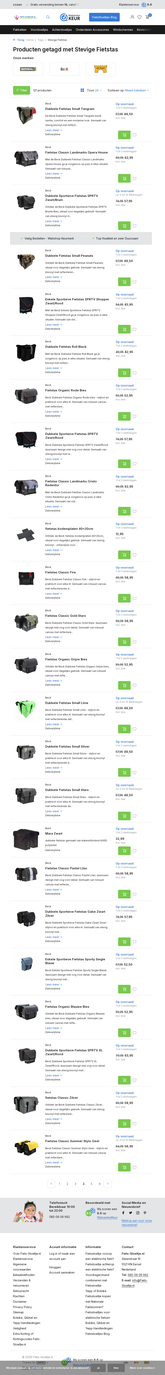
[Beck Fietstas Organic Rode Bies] (26, 401)
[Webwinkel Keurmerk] (70, 17)
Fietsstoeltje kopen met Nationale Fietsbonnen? (98, 1301)
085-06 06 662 (138, 1275)
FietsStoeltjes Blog (104, 17)
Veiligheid (19, 1328)
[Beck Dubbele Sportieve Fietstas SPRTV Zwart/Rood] (26, 446)
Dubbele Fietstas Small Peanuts (69, 256)
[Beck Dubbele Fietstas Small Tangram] (26, 119)
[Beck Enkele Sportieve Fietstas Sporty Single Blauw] (26, 971)
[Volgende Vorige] (108, 1184)
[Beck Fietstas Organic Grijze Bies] (26, 670)
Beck (48, 103)
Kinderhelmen (146, 29)
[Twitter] (130, 1213)
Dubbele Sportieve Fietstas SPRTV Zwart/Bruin (71, 198)
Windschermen (123, 29)
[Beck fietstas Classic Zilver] (26, 1108)
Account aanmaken (62, 1272)
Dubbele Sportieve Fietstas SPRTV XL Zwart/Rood (74, 1052)
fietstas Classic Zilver (61, 1098)
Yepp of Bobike (96, 1291)
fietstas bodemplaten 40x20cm (69, 529)
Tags (41, 39)
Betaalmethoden (24, 1275)
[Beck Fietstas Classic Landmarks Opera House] (26, 163)
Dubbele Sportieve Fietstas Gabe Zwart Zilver (75, 914)
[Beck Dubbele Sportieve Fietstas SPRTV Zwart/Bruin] (26, 208)
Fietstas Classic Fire (60, 572)
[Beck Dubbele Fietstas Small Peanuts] (26, 266)
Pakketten (20, 29)
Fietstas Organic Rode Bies (65, 390)
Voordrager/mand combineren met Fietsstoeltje (97, 1280)
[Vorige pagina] (51, 1184)
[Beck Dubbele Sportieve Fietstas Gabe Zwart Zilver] (26, 924)
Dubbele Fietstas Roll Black (66, 347)
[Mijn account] (132, 17)
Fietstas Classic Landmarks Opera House (76, 152)
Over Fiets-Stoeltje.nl (27, 1253)
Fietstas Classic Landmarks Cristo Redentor (71, 483)
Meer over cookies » (142, 1367)
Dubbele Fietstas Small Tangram (69, 109)
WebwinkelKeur (107, 1217)
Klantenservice (129, 4)
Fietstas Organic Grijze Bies (66, 659)
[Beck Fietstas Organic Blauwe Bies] (26, 1017)
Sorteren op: (116, 90)
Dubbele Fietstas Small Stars (67, 790)
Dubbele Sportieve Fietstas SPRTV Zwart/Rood (71, 436)
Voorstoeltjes (39, 29)
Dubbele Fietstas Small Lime (66, 703)
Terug (20, 39)
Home (30, 39)
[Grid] (82, 90)
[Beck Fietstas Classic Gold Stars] (26, 626)
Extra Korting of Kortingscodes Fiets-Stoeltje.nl (26, 1339)
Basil (48, 828)
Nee (116, 1367)
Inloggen (55, 1267)
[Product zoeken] (48, 17)
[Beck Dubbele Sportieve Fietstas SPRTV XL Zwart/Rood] (26, 1062)
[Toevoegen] (124, 135)
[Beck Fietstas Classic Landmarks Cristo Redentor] (26, 494)
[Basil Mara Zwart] (26, 840)
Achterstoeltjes (62, 29)
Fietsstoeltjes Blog (98, 1333)
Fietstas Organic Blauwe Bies (67, 1007)
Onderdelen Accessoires (92, 29)
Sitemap (18, 1312)
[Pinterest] (145, 1213)
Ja (98, 1367)
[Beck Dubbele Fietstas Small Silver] (26, 757)
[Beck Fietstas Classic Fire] (26, 583)
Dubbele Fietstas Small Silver (67, 746)
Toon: (91, 90)
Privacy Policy (22, 1307)
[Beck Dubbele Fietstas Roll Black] (26, 357)
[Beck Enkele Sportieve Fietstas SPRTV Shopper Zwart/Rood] (26, 311)
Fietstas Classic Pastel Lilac (66, 868)
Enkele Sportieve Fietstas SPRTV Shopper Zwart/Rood (77, 301)
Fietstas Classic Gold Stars (65, 616)
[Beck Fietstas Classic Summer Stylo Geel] (26, 1151)
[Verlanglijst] (139, 17)
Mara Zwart (53, 833)
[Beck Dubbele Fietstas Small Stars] (26, 800)
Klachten (19, 1296)
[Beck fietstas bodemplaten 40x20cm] (26, 539)
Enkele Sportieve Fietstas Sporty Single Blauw (75, 961)
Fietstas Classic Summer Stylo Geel (72, 1141)
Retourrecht (21, 1291)
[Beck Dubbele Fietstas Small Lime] (26, 713)
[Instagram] (137, 1213)
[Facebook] (123, 1213)
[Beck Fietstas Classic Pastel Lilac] (26, 879)
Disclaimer (20, 1301)
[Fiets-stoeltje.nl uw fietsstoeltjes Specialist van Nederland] (25, 17)
